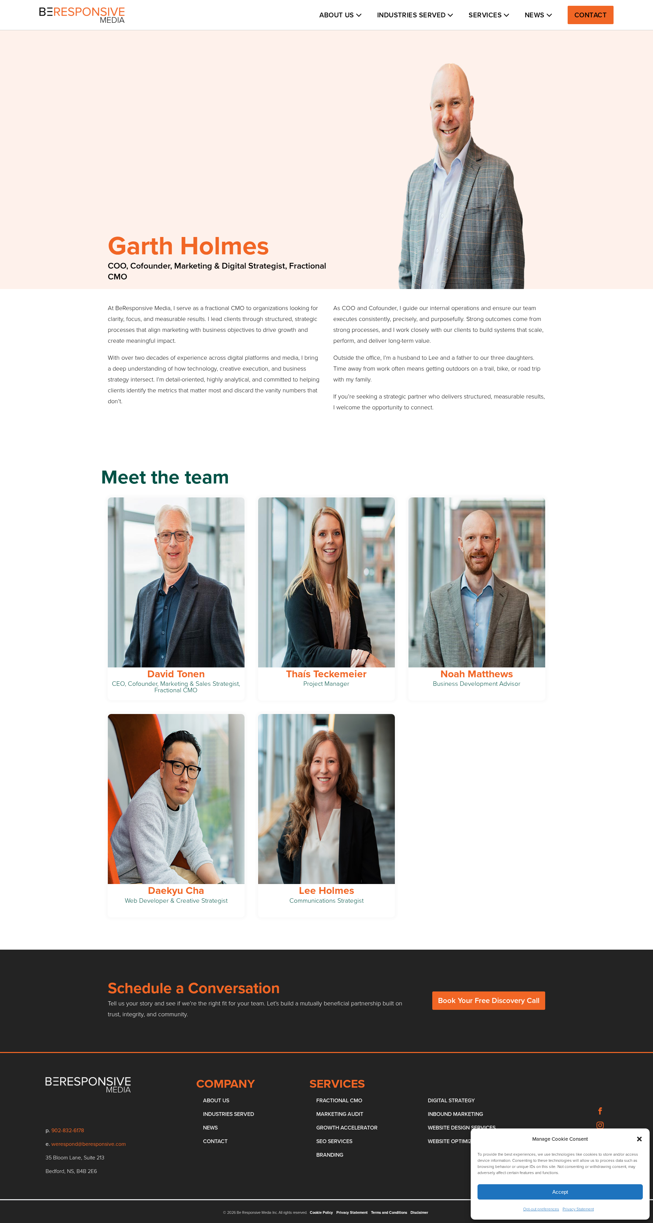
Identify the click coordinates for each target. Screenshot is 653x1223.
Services (485, 15)
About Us (336, 15)
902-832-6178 (67, 1130)
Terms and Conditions (389, 1212)
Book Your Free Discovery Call (488, 1000)
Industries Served (411, 15)
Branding (329, 1155)
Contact (590, 15)
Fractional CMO (339, 1100)
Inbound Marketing (455, 1114)
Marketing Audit (339, 1114)
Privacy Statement (578, 1209)
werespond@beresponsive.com (88, 1144)
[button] (639, 1139)
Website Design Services (462, 1128)
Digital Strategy (451, 1100)
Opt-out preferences (541, 1209)
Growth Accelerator (347, 1128)
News (535, 15)
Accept (560, 1192)
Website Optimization (457, 1141)
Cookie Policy (321, 1212)
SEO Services (334, 1141)
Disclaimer (419, 1212)
